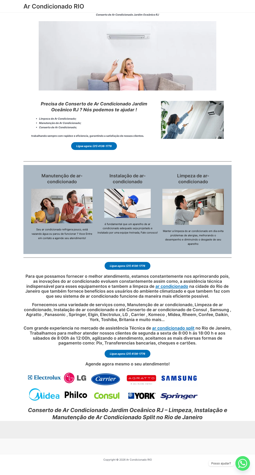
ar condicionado (171, 286)
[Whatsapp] (242, 463)
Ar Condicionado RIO (53, 6)
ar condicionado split (173, 328)
